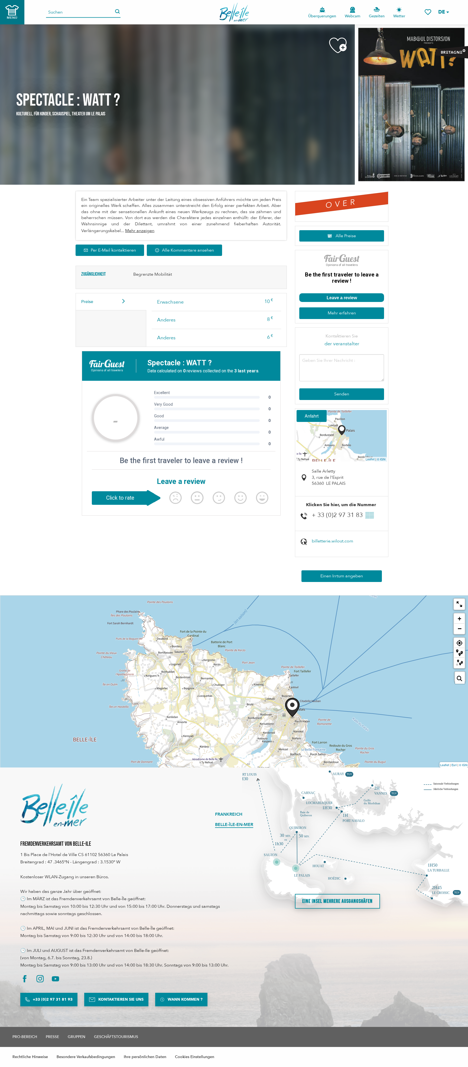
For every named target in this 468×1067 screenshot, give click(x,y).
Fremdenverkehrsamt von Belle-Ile (55, 844)
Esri (454, 765)
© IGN (381, 459)
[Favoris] (428, 12)
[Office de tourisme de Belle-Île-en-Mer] (54, 805)
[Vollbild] (459, 604)
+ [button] (459, 618)
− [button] (459, 628)
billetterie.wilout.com (332, 541)
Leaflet (370, 459)
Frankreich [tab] (228, 814)
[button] (443, 12)
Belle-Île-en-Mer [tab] (234, 824)
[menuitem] (234, 12)
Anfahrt (311, 416)
